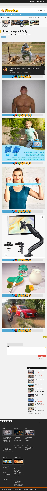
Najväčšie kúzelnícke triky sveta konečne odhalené (18, 485)
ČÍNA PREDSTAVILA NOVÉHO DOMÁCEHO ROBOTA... (5, 26)
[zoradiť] (44, 359)
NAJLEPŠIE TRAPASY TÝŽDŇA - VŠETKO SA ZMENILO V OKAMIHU (39, 390)
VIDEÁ (11, 14)
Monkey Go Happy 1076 (18, 442)
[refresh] (42, 359)
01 (39, 358)
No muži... (27, 445)
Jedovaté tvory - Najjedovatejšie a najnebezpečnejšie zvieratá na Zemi (17, 472)
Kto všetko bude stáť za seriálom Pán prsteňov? (7, 438)
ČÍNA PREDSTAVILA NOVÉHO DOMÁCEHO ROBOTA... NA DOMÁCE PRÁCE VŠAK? (36, 409)
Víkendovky (27, 440)
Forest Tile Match (17, 449)
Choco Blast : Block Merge (18, 445)
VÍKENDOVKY (13, 25)
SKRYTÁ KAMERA (7, 17)
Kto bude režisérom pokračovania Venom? (7, 441)
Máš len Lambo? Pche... (29, 442)
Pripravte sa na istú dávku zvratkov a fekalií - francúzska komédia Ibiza (7, 445)
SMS (20, 14)
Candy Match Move (17, 447)
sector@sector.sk (33, 489)
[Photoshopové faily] (23, 74)
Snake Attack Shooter (17, 440)
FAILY (13, 17)
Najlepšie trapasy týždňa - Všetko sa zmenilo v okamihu (29, 448)
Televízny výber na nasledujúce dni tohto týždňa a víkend (7, 449)
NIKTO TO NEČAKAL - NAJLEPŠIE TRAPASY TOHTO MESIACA (35, 414)
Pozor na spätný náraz (29, 451)
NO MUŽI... (31, 25)
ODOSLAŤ (42, 356)
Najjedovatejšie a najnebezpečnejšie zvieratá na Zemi (17, 481)
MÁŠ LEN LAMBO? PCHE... (40, 379)
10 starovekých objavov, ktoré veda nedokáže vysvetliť (18, 467)
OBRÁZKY (5, 14)
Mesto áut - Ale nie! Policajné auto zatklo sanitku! (6, 471)
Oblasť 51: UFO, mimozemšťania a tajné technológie (18, 476)
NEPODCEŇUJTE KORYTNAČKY (23, 26)
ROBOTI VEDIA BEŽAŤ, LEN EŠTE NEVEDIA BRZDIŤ (39, 400)
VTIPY (15, 14)
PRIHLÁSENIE (42, 1)
